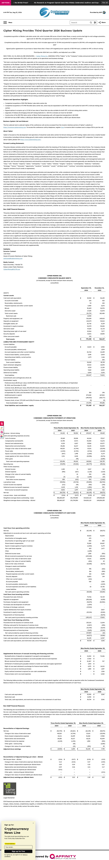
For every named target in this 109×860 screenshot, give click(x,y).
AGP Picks (5, 3)
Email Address (10, 844)
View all (105, 2)
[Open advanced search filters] (95, 22)
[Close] (33, 823)
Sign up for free (18, 851)
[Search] (91, 22)
